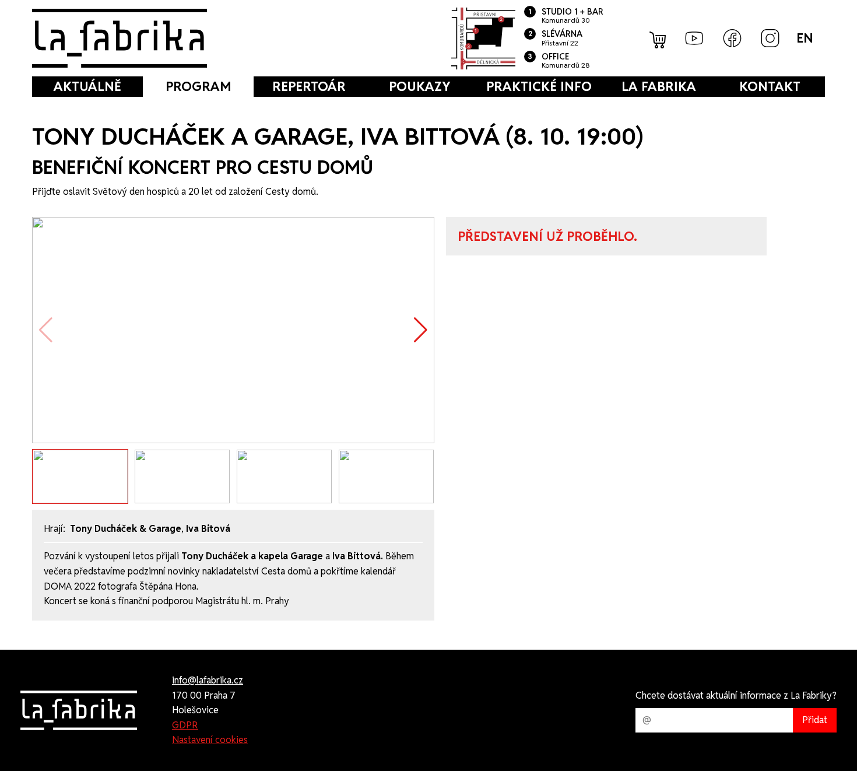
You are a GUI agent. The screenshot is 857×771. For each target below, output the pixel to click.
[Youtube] (694, 38)
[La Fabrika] (119, 38)
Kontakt (769, 86)
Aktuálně (87, 86)
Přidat (814, 720)
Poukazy (419, 86)
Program (198, 86)
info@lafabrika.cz (207, 680)
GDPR (185, 725)
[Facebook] (732, 38)
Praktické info (539, 86)
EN (804, 38)
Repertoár (309, 86)
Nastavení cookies (210, 740)
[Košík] (659, 38)
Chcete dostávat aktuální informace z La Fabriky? (736, 695)
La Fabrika (658, 86)
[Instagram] (770, 38)
